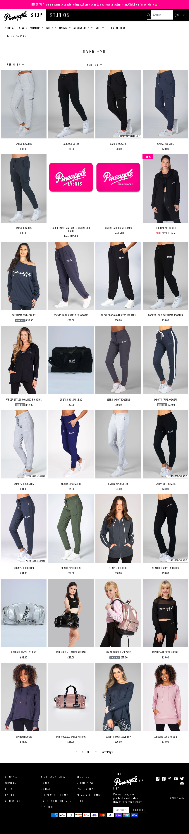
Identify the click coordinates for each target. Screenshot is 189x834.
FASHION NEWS (86, 789)
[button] (183, 15)
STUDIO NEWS (85, 783)
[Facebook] (164, 778)
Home (9, 36)
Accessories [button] (81, 28)
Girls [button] (50, 28)
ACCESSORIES (14, 801)
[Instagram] (157, 778)
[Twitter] (182, 778)
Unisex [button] (63, 28)
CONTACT (46, 789)
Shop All (10, 28)
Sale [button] (98, 28)
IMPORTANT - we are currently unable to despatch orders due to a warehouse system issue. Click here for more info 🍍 (94, 4)
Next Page (107, 752)
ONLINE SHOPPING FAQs (56, 801)
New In (23, 28)
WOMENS (10, 783)
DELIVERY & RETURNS (55, 795)
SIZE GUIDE (48, 807)
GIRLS (9, 789)
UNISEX (9, 795)
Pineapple (180, 798)
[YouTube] (176, 778)
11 (96, 752)
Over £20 (20, 36)
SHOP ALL (11, 776)
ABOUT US (83, 776)
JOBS (80, 801)
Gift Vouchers (116, 28)
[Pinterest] (170, 778)
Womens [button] (35, 28)
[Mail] (182, 783)
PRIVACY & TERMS (88, 795)
